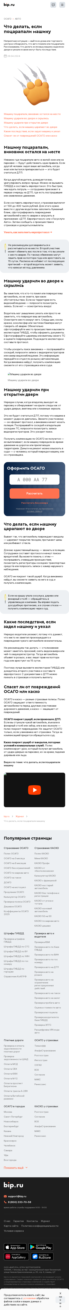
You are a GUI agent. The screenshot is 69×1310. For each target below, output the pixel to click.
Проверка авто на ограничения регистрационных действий (44, 984)
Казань (7, 1131)
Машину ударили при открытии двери (26, 122)
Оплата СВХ (10, 1068)
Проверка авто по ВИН (46, 954)
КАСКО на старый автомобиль (43, 887)
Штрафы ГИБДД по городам (14, 970)
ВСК (36, 1069)
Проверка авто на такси (47, 993)
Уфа (6, 1155)
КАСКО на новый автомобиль (43, 910)
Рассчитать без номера (34, 502)
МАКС (37, 1079)
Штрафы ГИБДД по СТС (16, 946)
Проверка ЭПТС (42, 1024)
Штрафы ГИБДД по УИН (16, 956)
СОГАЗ (38, 1065)
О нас (7, 1221)
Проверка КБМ (42, 942)
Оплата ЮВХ (10, 1073)
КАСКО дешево (42, 925)
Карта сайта (11, 1225)
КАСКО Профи (41, 863)
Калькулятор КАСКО (45, 875)
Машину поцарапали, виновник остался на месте (32, 114)
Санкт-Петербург (13, 1116)
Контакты (32, 1221)
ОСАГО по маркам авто (16, 872)
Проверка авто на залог (47, 997)
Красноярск (10, 1140)
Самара (8, 1150)
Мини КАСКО (41, 858)
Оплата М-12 (11, 1078)
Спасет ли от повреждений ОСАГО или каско (30, 135)
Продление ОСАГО (14, 892)
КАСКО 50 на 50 (43, 916)
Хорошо (60, 1300)
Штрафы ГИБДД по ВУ (16, 951)
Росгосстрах (41, 1055)
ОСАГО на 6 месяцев (15, 863)
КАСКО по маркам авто (46, 920)
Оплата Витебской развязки (14, 1097)
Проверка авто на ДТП (46, 967)
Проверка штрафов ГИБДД (14, 940)
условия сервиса (34, 511)
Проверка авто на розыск (43, 973)
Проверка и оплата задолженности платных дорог (14, 1048)
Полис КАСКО (41, 853)
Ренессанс (40, 1084)
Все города (10, 1160)
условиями (29, 1298)
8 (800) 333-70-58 (19, 1202)
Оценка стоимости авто (47, 1007)
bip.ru (6, 816)
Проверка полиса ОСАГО (17, 901)
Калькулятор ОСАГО (15, 896)
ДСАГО (7, 882)
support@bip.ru (17, 1196)
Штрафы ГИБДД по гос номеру (16, 962)
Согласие (39, 1074)
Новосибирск (11, 1121)
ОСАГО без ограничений (17, 868)
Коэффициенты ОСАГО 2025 (16, 913)
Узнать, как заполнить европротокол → (28, 232)
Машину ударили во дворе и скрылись (26, 118)
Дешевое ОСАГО (13, 906)
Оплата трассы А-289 (16, 1091)
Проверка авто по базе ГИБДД (46, 948)
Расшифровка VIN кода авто (46, 1031)
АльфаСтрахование (45, 1050)
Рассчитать (34, 493)
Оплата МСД (11, 1064)
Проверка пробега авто (47, 1002)
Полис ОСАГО (11, 853)
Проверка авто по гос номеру (46, 961)
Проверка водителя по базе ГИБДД (46, 1019)
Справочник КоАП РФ (15, 976)
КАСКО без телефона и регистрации (46, 894)
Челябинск (9, 1145)
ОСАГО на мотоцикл (15, 887)
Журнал (20, 816)
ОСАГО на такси (12, 877)
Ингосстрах (40, 1060)
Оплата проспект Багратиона (13, 1085)
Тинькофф (40, 1045)
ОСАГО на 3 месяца (14, 858)
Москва (8, 1111)
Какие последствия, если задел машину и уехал (32, 131)
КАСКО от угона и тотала (43, 902)
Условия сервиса (14, 1230)
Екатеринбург (11, 1126)
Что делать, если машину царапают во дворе (30, 127)
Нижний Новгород (14, 1135)
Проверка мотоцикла (45, 1012)
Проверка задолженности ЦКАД (16, 1058)
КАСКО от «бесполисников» (44, 869)
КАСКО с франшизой (45, 880)
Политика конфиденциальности (39, 1225)
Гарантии (18, 1221)
